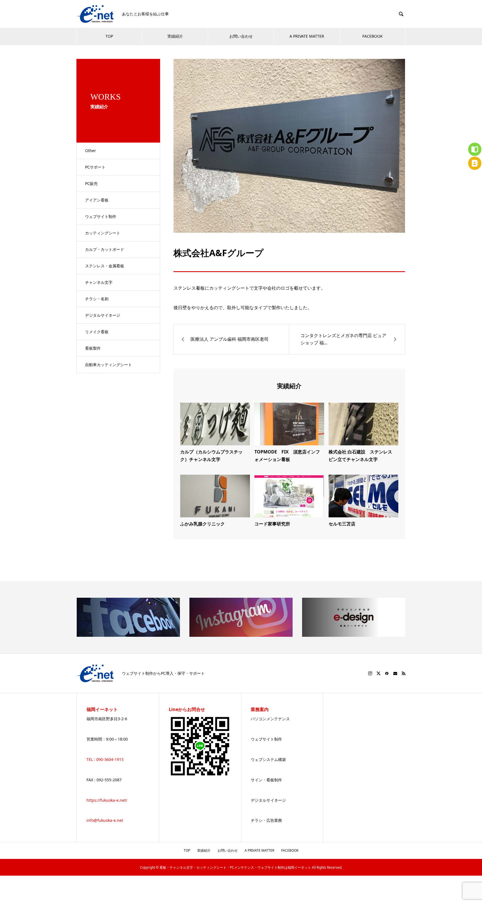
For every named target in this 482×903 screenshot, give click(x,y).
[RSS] (404, 673)
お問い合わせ (241, 36)
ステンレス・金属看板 (104, 265)
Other (90, 150)
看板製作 (93, 348)
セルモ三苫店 (342, 524)
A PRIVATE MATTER (307, 36)
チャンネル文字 (98, 282)
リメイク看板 (97, 331)
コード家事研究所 (272, 524)
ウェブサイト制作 (100, 216)
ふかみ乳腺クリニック (202, 524)
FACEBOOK (372, 36)
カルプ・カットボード (104, 249)
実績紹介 (175, 36)
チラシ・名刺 (97, 298)
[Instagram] (370, 673)
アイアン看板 (97, 200)
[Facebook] (387, 673)
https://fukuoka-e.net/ (106, 800)
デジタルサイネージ (102, 315)
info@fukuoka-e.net (104, 820)
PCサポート (95, 167)
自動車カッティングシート (108, 364)
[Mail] (395, 673)
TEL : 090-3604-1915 (105, 759)
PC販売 (91, 183)
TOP (109, 36)
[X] (378, 673)
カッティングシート (102, 233)
